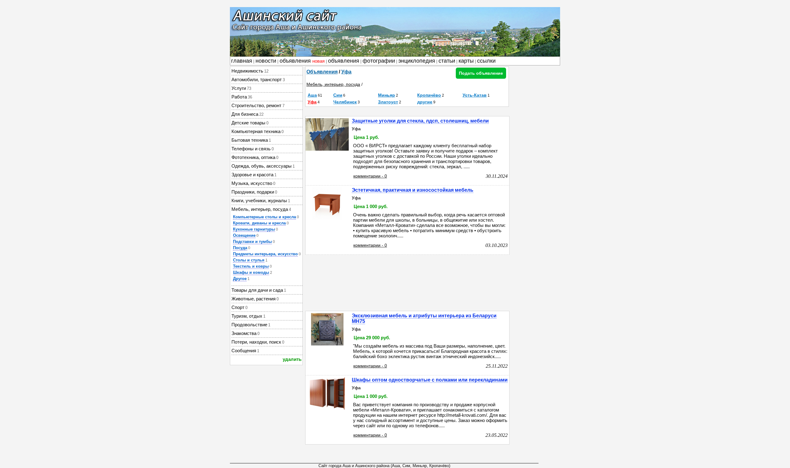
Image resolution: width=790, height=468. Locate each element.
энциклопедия (416, 61)
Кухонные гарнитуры (254, 229)
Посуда (240, 247)
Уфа (346, 71)
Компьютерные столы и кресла (264, 217)
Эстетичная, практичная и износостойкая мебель (412, 190)
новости (266, 61)
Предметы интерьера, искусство (265, 254)
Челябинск (345, 101)
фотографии (379, 61)
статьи (447, 61)
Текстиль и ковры (251, 266)
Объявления (322, 71)
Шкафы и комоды (251, 272)
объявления (302, 61)
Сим (337, 95)
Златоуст (388, 101)
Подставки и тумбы (252, 241)
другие (424, 101)
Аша (312, 95)
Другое (240, 278)
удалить (292, 359)
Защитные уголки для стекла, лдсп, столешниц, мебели (420, 120)
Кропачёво (429, 95)
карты (466, 61)
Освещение (244, 235)
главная (241, 61)
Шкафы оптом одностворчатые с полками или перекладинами (430, 379)
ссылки (486, 61)
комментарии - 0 (370, 175)
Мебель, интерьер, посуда (333, 84)
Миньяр (386, 95)
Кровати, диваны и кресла (259, 223)
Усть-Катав (475, 95)
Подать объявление (481, 73)
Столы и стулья (248, 260)
